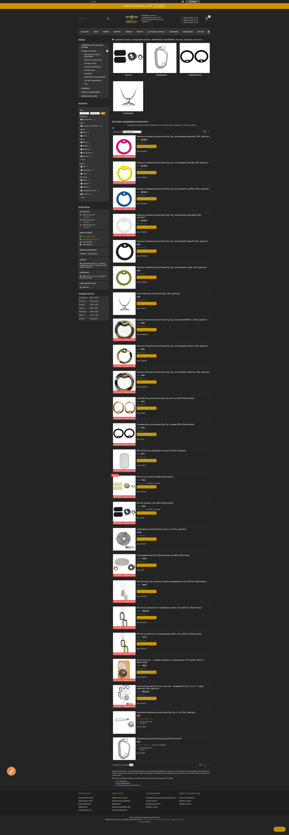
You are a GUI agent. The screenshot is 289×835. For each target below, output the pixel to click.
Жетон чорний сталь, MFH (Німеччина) (155, 503)
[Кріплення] (128, 96)
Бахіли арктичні (84, 804)
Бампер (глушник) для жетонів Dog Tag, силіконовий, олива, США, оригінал (172, 267)
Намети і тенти (151, 807)
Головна (85, 32)
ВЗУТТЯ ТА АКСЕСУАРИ (92, 60)
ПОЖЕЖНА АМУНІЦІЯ (92, 67)
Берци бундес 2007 (85, 801)
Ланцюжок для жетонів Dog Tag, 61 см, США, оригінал (161, 529)
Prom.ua (157, 817)
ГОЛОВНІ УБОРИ (90, 63)
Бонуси (117, 32)
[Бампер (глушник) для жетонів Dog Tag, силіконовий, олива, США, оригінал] (124, 277)
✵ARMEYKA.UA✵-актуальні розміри (92, 46)
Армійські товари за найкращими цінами (132, 40)
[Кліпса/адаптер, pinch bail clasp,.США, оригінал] (124, 303)
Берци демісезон (85, 810)
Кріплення (128, 113)
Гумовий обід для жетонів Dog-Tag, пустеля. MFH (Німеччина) (165, 398)
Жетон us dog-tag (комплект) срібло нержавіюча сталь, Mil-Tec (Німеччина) (171, 581)
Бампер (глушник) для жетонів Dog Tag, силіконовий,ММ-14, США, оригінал (172, 319)
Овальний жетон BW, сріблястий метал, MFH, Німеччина (163, 555)
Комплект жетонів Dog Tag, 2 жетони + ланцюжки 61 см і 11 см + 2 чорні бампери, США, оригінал (170, 687)
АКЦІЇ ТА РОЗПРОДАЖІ (90, 92)
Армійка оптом (185, 804)
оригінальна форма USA (121, 807)
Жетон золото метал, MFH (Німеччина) (155, 476)
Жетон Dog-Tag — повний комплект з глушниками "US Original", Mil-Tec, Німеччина (170, 661)
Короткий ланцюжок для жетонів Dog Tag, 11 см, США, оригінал (166, 712)
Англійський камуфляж (121, 801)
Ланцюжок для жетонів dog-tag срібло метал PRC (159, 738)
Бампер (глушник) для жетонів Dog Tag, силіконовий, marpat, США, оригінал (172, 346)
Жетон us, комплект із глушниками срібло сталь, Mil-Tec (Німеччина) (169, 607)
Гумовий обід (194, 75)
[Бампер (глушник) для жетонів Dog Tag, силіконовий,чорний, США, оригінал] (124, 251)
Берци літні (82, 807)
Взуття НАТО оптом (85, 798)
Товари (128, 32)
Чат (281, 829)
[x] (116, 128)
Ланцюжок (161, 75)
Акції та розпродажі (187, 798)
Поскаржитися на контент (151, 819)
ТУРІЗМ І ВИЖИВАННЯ (92, 80)
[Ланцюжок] (161, 58)
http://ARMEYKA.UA (89, 236)
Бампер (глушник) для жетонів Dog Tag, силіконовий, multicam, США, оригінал (173, 372)
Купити (147, 146)
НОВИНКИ (173, 32)
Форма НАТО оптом (119, 798)
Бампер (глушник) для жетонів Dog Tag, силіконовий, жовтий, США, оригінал (172, 162)
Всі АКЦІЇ (159, 6)
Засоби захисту (151, 801)
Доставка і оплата (156, 32)
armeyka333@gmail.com (90, 239)
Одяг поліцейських (119, 810)
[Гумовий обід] (194, 58)
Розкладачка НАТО (153, 804)
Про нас (201, 32)
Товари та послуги (88, 51)
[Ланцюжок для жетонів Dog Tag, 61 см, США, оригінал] (124, 539)
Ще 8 (83, 159)
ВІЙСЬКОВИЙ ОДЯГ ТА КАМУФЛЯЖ (92, 55)
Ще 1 (83, 197)
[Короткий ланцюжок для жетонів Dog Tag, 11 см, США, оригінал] (124, 722)
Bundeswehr (116, 804)
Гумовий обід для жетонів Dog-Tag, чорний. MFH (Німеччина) (165, 424)
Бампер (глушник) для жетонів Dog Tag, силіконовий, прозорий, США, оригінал (169, 216)
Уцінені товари (185, 801)
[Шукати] (108, 19)
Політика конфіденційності (173, 819)
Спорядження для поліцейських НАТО (161, 798)
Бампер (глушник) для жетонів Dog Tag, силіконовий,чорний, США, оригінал (172, 241)
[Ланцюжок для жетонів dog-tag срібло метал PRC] (124, 748)
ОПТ (85, 84)
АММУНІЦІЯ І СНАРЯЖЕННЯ (163, 40)
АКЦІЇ (95, 32)
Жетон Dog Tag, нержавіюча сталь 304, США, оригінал (161, 450)
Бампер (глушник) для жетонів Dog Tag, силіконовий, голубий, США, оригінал (173, 189)
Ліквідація (188, 32)
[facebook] (113, 128)
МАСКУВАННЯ (89, 70)
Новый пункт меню (89, 96)
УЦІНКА (106, 32)
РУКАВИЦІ (88, 74)
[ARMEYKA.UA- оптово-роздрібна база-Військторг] (132, 18)
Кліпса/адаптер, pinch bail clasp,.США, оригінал (158, 293)
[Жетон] (128, 58)
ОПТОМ (140, 32)
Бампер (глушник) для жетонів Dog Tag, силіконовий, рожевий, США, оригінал (173, 136)
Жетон (128, 75)
